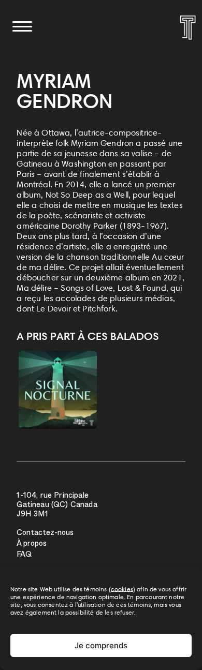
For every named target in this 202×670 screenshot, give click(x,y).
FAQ (24, 555)
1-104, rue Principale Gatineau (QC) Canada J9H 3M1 (57, 506)
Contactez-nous (45, 533)
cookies (122, 589)
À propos (32, 544)
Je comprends (101, 645)
